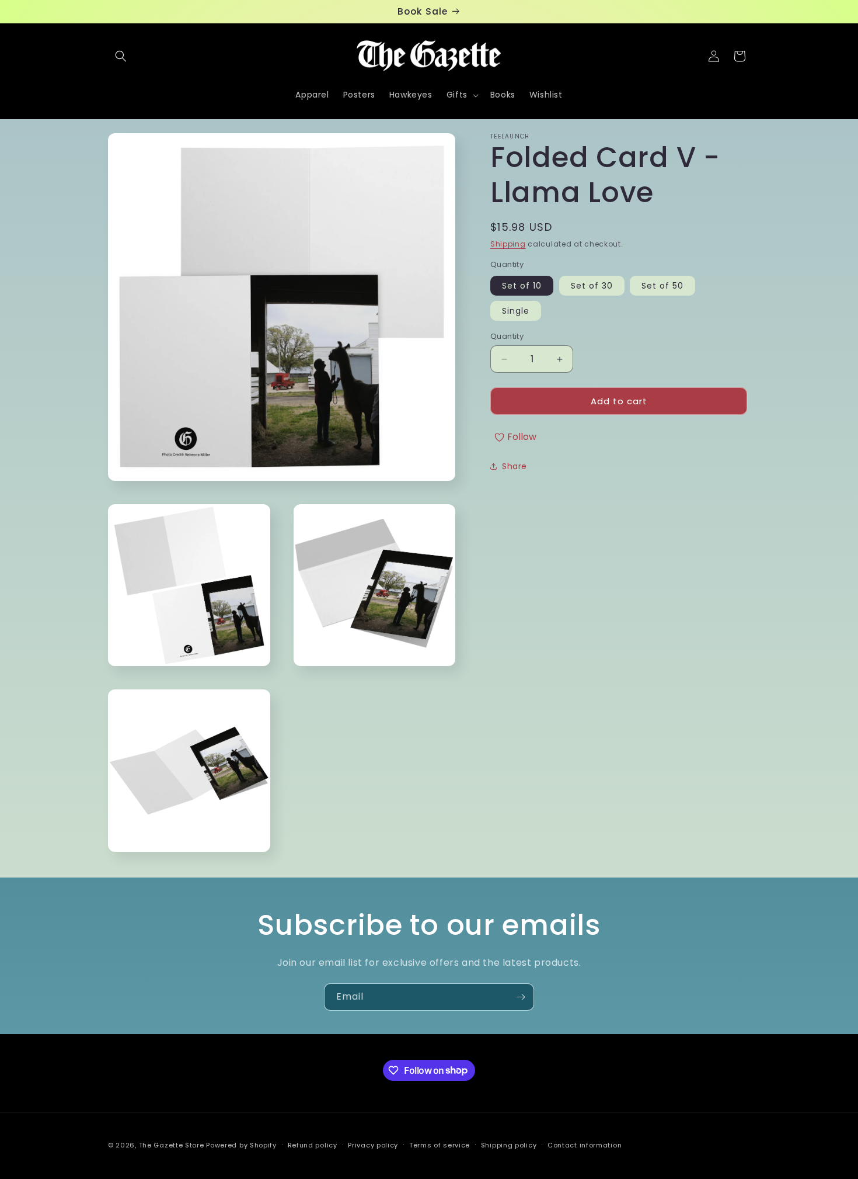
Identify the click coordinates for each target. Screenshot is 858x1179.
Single (515, 311)
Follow (521, 436)
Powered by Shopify (241, 1145)
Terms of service (439, 1144)
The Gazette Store (171, 1145)
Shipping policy (509, 1144)
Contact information (584, 1144)
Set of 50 (662, 286)
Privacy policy (373, 1144)
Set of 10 (522, 286)
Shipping (508, 244)
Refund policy (312, 1144)
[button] (121, 56)
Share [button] (514, 466)
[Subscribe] (520, 997)
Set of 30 (592, 286)
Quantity (507, 336)
